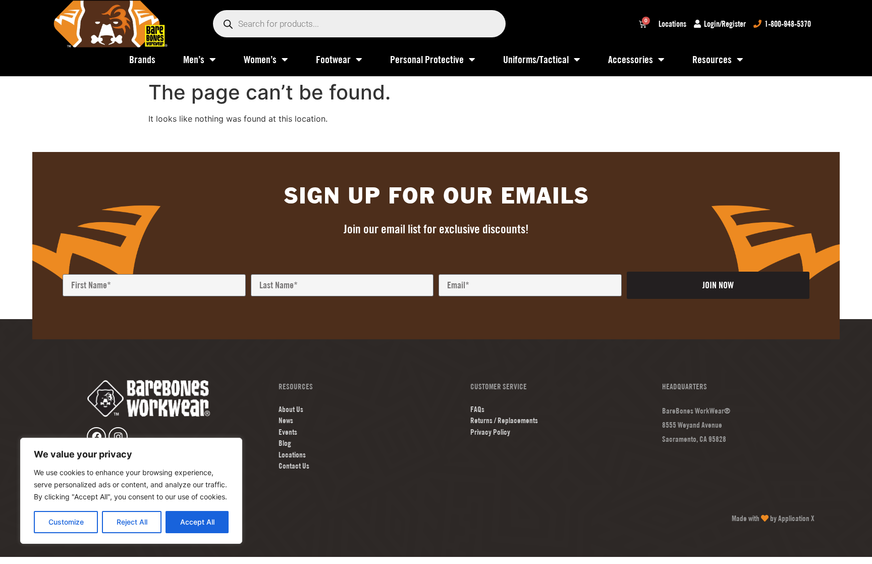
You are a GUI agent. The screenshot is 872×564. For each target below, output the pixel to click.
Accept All (197, 522)
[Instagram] (118, 436)
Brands (142, 59)
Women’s (260, 59)
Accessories (630, 59)
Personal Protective (427, 59)
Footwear (333, 59)
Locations (672, 24)
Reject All (132, 522)
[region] (131, 491)
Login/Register (725, 24)
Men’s (193, 59)
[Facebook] (96, 436)
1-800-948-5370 (788, 24)
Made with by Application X (773, 518)
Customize (66, 522)
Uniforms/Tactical (536, 59)
